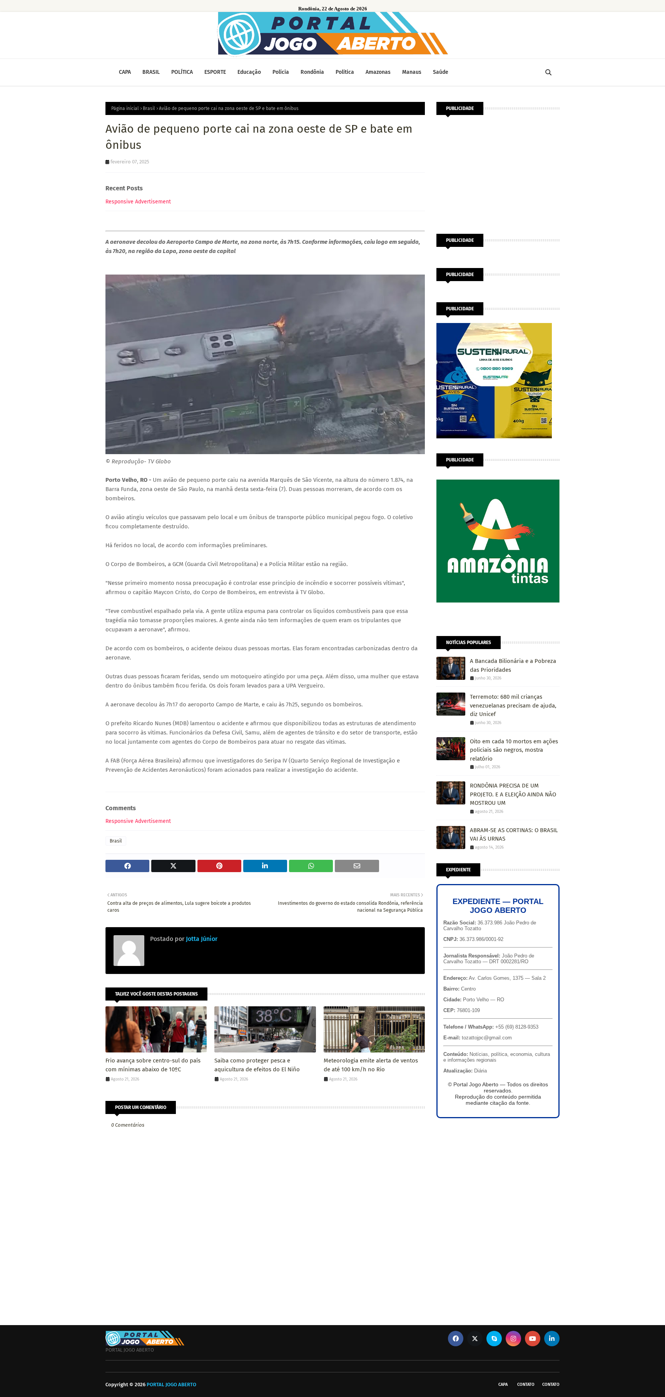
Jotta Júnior (200, 938)
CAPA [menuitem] (125, 72)
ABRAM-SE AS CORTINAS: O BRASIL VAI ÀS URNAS (514, 835)
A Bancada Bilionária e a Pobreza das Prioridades (513, 665)
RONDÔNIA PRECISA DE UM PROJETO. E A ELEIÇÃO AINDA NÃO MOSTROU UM (513, 794)
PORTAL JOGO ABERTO (171, 1384)
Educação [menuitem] (249, 72)
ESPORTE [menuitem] (215, 72)
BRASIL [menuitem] (151, 72)
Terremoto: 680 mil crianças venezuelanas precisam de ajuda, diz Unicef (513, 705)
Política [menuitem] (345, 72)
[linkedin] (552, 1338)
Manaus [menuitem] (411, 72)
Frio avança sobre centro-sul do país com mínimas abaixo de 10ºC (153, 1065)
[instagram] (513, 1338)
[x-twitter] (475, 1338)
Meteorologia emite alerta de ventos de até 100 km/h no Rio (371, 1065)
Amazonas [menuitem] (378, 72)
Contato (526, 1384)
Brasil (149, 108)
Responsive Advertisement (138, 201)
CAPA (503, 1384)
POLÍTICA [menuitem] (182, 72)
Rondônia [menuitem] (312, 72)
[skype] (494, 1338)
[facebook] (455, 1338)
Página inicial (125, 108)
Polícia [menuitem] (280, 72)
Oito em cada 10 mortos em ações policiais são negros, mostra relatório (514, 750)
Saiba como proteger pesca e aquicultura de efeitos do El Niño (257, 1065)
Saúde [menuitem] (440, 72)
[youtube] (532, 1338)
